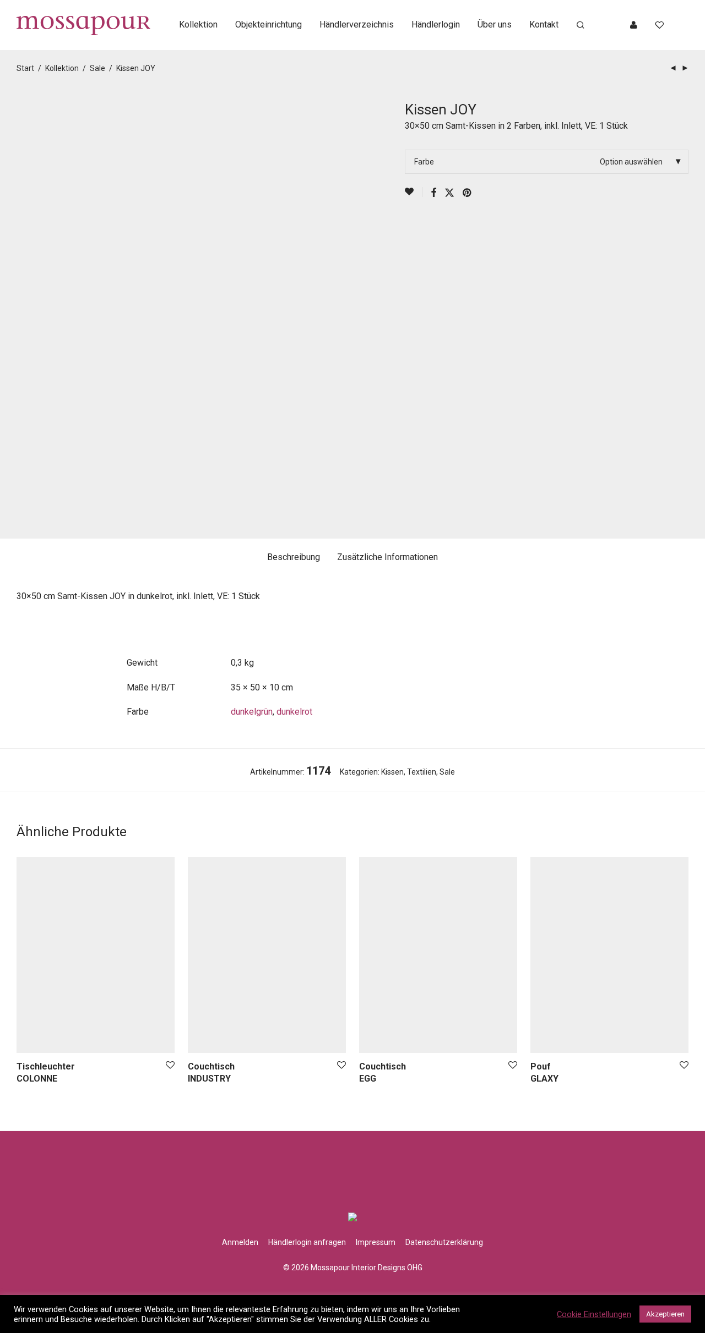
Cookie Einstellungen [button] (594, 1314)
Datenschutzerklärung (444, 1242)
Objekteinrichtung (268, 24)
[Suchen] (580, 25)
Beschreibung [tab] (293, 557)
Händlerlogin (435, 24)
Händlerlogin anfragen (307, 1242)
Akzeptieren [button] (665, 1314)
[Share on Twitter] (449, 193)
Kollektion (198, 24)
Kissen (392, 771)
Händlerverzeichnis (356, 24)
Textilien (421, 771)
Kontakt (543, 24)
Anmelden (240, 1242)
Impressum (375, 1242)
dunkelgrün (252, 711)
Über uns (495, 24)
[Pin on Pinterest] (468, 193)
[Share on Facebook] (433, 193)
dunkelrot (294, 711)
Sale (97, 68)
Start (25, 68)
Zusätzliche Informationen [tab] (387, 557)
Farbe (424, 161)
